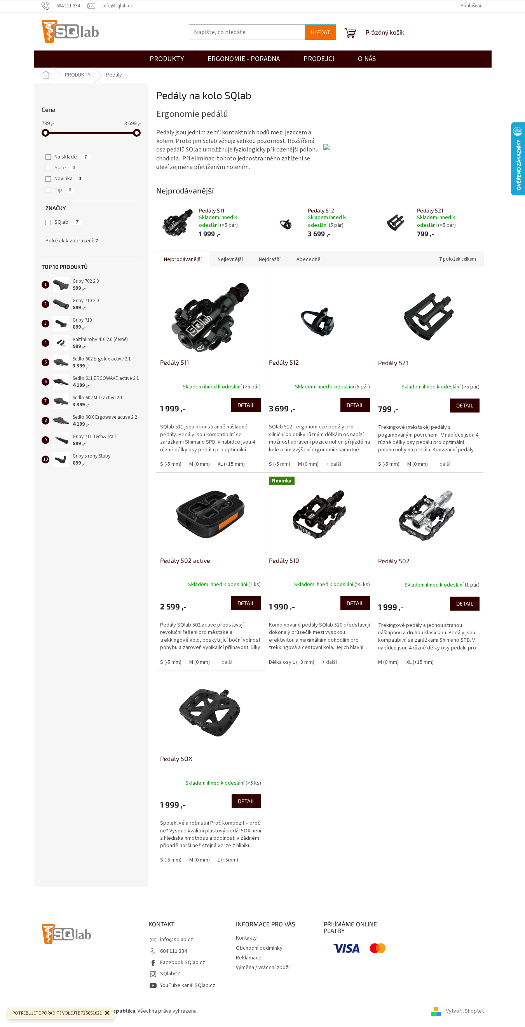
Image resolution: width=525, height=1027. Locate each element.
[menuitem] (319, 59)
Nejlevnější (230, 259)
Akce (64, 168)
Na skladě (70, 157)
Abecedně (309, 259)
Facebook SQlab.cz (182, 962)
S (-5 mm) (170, 464)
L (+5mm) (228, 860)
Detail (246, 405)
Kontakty (246, 938)
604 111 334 (173, 951)
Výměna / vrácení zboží (263, 967)
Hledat (320, 32)
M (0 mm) (199, 464)
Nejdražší (270, 259)
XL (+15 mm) (231, 464)
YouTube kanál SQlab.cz (187, 985)
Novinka (68, 179)
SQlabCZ (170, 974)
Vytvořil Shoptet (465, 1011)
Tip (62, 190)
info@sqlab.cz (176, 939)
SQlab (66, 222)
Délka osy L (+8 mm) (291, 662)
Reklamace (249, 958)
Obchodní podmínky (259, 948)
